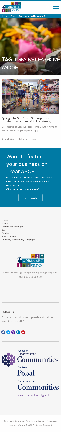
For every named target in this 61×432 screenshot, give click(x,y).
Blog (4, 230)
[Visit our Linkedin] (18, 332)
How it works (30, 197)
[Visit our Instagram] (13, 332)
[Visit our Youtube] (23, 332)
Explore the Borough (12, 226)
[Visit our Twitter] (8, 332)
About (5, 223)
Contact (6, 233)
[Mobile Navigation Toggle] (56, 7)
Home (5, 220)
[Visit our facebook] (3, 332)
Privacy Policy (9, 236)
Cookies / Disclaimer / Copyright (18, 239)
